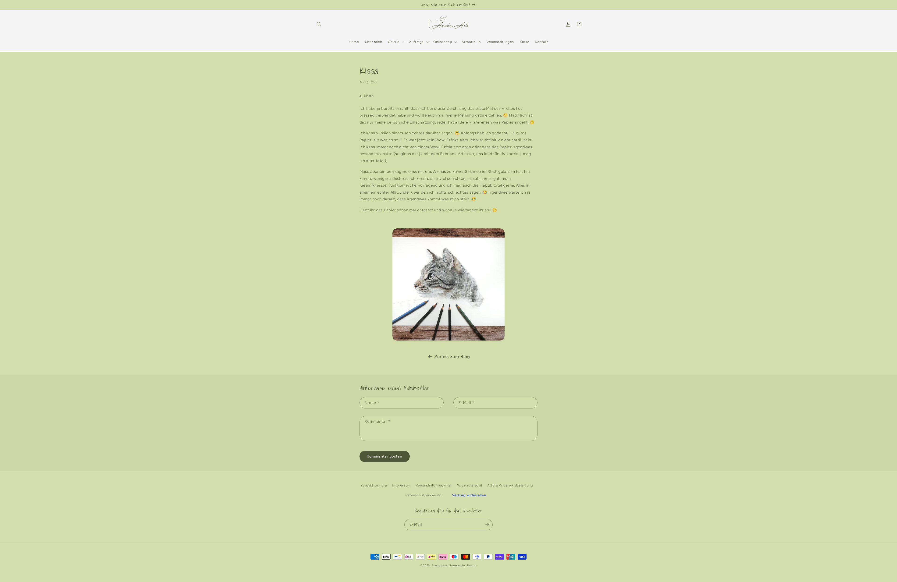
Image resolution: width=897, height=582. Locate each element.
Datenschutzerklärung (423, 495)
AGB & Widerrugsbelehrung (510, 485)
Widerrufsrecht (469, 485)
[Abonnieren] (487, 524)
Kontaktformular (374, 485)
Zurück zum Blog (452, 356)
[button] (319, 24)
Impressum (401, 485)
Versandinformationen (434, 485)
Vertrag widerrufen (469, 495)
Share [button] (369, 96)
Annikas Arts (440, 565)
